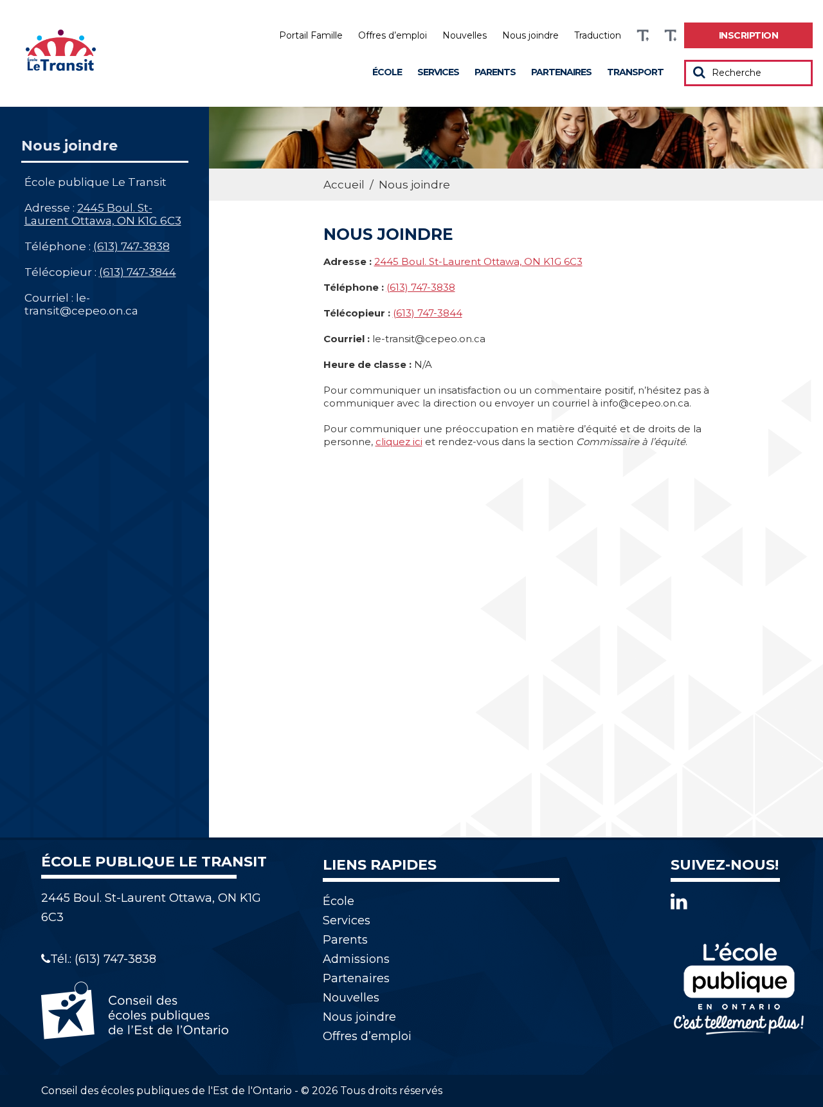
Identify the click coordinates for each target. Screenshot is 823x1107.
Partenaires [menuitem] (561, 72)
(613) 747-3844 (137, 272)
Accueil (344, 184)
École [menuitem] (387, 72)
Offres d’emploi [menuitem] (392, 35)
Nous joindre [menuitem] (530, 35)
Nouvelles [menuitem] (464, 35)
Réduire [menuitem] (670, 36)
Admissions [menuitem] (356, 959)
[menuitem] (748, 35)
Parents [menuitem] (495, 72)
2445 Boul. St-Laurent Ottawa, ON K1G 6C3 (102, 214)
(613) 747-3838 (131, 246)
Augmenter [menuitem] (642, 36)
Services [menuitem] (438, 72)
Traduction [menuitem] (597, 35)
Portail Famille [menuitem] (311, 35)
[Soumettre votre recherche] (699, 72)
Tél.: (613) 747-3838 (103, 959)
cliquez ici (398, 441)
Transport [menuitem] (635, 72)
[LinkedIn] (679, 901)
